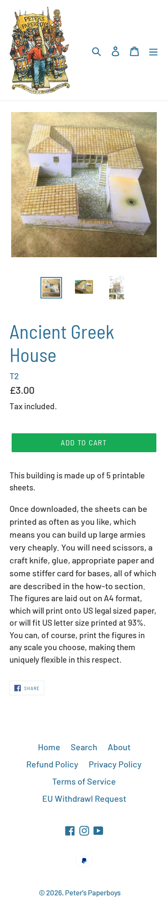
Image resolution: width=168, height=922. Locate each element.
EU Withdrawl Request (84, 798)
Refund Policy (52, 764)
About (119, 747)
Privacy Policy (115, 764)
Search (84, 747)
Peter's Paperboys (93, 892)
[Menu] (153, 50)
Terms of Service (84, 781)
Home (49, 747)
